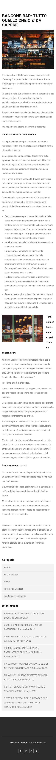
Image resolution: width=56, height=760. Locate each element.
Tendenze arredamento (15, 596)
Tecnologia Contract (13, 589)
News (7, 581)
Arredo (7, 567)
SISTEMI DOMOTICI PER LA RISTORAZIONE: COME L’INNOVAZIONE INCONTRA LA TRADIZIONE (25, 702)
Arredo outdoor (11, 574)
